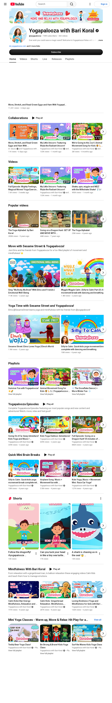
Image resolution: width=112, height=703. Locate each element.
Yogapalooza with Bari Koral (19, 442)
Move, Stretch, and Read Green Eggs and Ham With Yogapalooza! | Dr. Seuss (37, 105)
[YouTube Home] (17, 4)
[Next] (103, 132)
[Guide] (5, 4)
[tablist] (56, 59)
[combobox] (52, 4)
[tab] (12, 59)
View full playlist (15, 394)
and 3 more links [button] (33, 46)
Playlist (38, 648)
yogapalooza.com (18, 46)
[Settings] (90, 4)
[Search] (71, 4)
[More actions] (101, 498)
